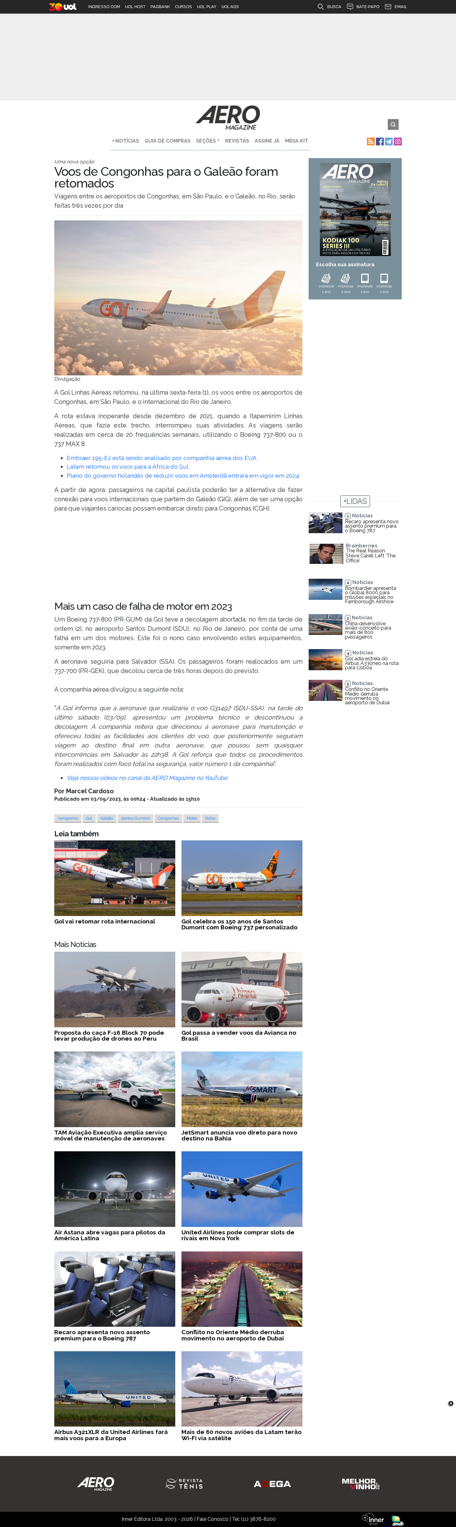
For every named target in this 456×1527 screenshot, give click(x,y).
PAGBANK (160, 6)
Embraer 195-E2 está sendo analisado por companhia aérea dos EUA (162, 457)
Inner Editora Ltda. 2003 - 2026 (157, 1519)
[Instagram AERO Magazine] (397, 141)
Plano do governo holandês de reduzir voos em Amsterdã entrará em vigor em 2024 (183, 475)
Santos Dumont (135, 818)
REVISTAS (237, 141)
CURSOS (183, 6)
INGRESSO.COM (104, 6)
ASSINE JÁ (267, 141)
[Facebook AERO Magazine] (379, 141)
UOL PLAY (207, 6)
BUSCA (334, 6)
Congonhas (168, 818)
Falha (210, 818)
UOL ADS (230, 6)
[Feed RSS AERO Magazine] (370, 141)
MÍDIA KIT (296, 141)
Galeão (106, 818)
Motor (192, 818)
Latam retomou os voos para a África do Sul (128, 466)
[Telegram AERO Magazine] (388, 141)
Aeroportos (68, 818)
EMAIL (401, 6)
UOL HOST (135, 6)
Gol (89, 818)
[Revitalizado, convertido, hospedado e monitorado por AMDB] (398, 1520)
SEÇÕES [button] (206, 141)
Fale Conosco (212, 1519)
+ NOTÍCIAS (125, 141)
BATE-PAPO (367, 6)
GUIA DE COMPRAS (167, 141)
